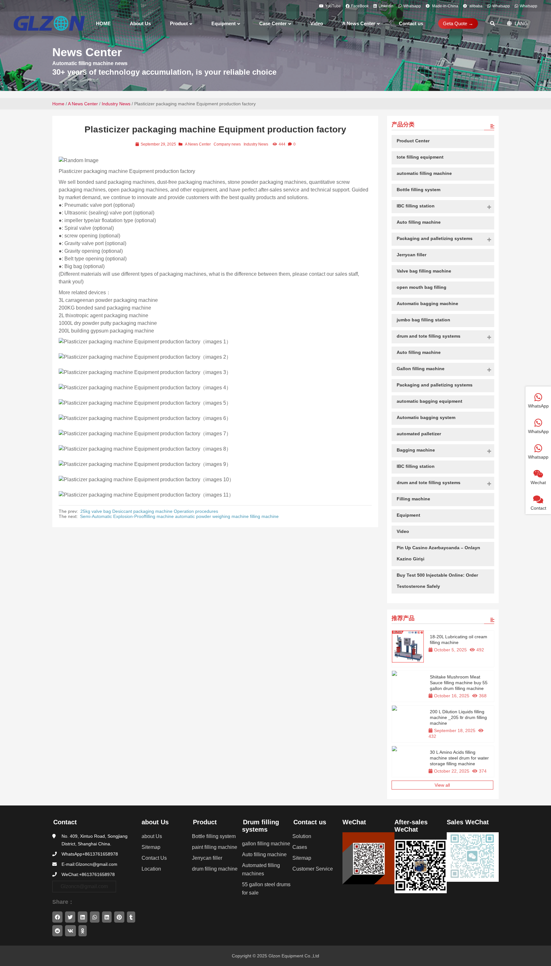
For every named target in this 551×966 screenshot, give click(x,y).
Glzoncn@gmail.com (84, 886)
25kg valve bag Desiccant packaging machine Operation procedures (149, 511)
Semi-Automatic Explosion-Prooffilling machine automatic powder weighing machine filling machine (179, 516)
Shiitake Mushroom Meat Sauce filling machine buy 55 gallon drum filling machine (459, 682)
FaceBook (360, 6)
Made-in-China (444, 6)
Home (58, 103)
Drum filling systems (260, 826)
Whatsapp (412, 6)
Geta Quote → (458, 23)
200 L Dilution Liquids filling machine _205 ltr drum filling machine (458, 717)
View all (442, 785)
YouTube (333, 6)
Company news (227, 144)
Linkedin (385, 6)
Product (205, 822)
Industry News (116, 103)
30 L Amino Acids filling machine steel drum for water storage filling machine (459, 758)
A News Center (83, 103)
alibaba (475, 6)
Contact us (309, 822)
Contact (65, 822)
